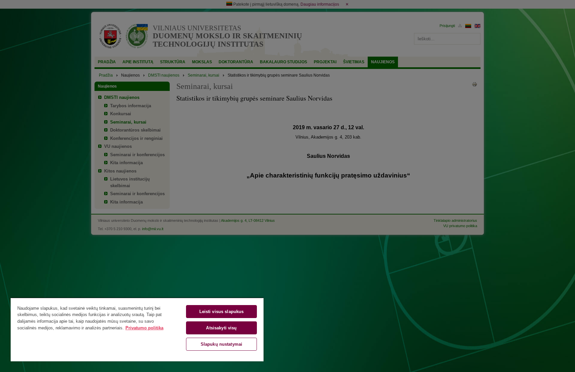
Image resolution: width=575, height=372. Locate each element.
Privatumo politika (144, 327)
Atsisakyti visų (221, 327)
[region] (137, 329)
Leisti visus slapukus (221, 311)
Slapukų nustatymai (221, 344)
